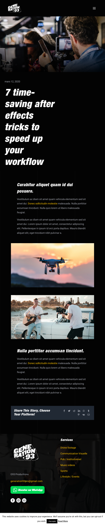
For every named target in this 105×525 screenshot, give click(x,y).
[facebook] (13, 500)
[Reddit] (74, 411)
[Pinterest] (78, 415)
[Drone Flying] (52, 244)
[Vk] (83, 415)
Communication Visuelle (73, 453)
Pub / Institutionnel (70, 459)
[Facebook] (64, 411)
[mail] (24, 500)
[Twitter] (69, 411)
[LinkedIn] (79, 411)
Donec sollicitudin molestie (42, 203)
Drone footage (68, 448)
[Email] (88, 415)
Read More (63, 521)
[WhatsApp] (83, 411)
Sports (64, 471)
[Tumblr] (88, 411)
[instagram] (18, 500)
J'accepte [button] (52, 521)
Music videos (67, 465)
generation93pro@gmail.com (27, 481)
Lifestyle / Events (69, 477)
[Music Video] (52, 296)
